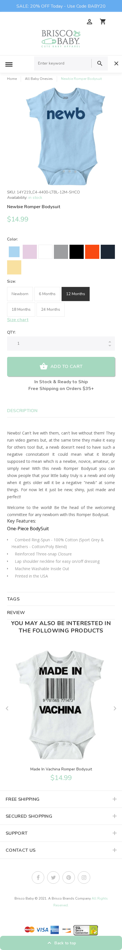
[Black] (77, 252)
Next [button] (115, 708)
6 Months (47, 294)
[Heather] (61, 252)
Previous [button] (7, 708)
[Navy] (108, 252)
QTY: (11, 332)
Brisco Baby (24, 898)
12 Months (75, 294)
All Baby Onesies (39, 78)
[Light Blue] (14, 252)
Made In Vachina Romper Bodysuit (61, 769)
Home (12, 78)
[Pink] (30, 252)
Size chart (17, 320)
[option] (66, 136)
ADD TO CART (67, 366)
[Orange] (92, 252)
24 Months (50, 309)
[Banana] (14, 267)
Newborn (20, 294)
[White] (45, 252)
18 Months (21, 309)
